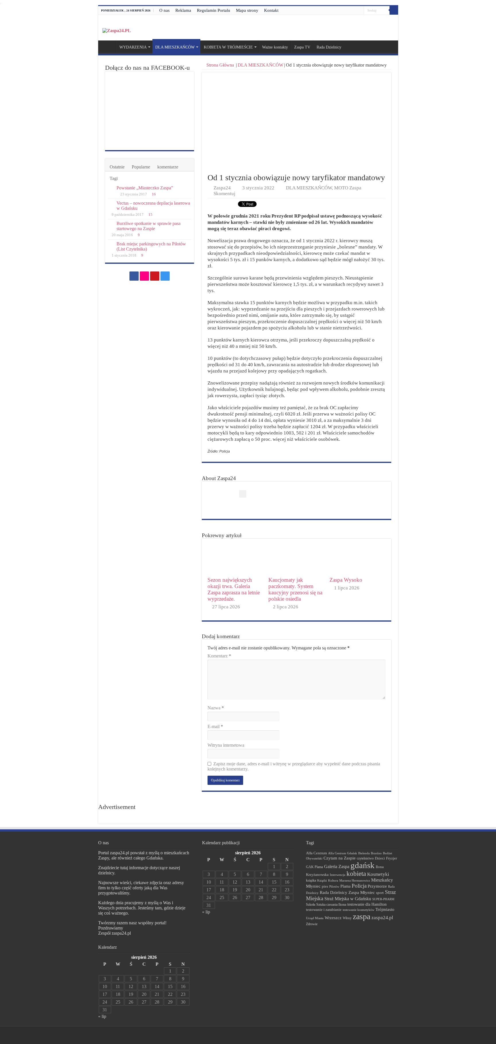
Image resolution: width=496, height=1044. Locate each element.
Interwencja (337, 874)
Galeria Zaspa (336, 866)
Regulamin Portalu (213, 10)
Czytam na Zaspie (339, 858)
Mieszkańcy (382, 880)
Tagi (114, 178)
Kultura (333, 880)
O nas (164, 10)
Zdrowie (311, 924)
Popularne (141, 166)
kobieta (356, 873)
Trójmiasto (384, 909)
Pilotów (334, 886)
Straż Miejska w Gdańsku (347, 898)
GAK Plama (314, 867)
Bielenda (364, 853)
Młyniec (313, 886)
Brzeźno (376, 853)
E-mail (215, 726)
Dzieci (380, 858)
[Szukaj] (394, 10)
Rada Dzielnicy (329, 47)
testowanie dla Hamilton (367, 904)
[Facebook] (343, 10)
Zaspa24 (222, 188)
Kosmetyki (378, 874)
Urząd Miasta (314, 918)
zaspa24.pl (382, 917)
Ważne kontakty (275, 47)
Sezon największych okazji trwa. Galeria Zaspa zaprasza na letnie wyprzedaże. (234, 589)
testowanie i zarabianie (324, 910)
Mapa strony (247, 10)
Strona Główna (220, 65)
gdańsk (362, 865)
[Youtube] (354, 10)
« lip (102, 1016)
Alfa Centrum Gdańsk (342, 853)
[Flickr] (348, 10)
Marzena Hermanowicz (354, 880)
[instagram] (359, 10)
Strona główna (108, 46)
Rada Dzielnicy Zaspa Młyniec (347, 892)
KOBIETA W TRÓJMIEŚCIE (228, 47)
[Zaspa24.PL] (116, 30)
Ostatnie (117, 166)
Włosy (347, 918)
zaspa (361, 916)
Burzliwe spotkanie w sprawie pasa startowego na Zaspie (149, 226)
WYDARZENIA (133, 47)
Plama (345, 886)
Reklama (183, 10)
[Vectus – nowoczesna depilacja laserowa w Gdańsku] (111, 203)
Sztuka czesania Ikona (331, 905)
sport (380, 893)
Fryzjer (391, 858)
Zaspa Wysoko (346, 580)
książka (311, 880)
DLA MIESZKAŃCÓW (175, 47)
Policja (359, 886)
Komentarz (219, 655)
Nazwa (216, 707)
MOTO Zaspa (347, 188)
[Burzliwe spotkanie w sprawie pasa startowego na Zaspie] (111, 224)
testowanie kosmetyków (358, 909)
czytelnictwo (365, 858)
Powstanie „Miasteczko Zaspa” (145, 187)
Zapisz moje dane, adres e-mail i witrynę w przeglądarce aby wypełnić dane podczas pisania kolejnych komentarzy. (294, 766)
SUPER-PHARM (383, 899)
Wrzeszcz (333, 917)
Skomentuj (224, 193)
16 (154, 194)
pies (325, 886)
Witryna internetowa (226, 745)
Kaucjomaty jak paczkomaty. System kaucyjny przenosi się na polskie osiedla (295, 589)
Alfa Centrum (316, 853)
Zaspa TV (302, 47)
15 (150, 215)
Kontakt (271, 10)
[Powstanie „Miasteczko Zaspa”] (111, 188)
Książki (322, 880)
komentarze (167, 166)
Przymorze (377, 886)
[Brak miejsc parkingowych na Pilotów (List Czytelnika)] (111, 244)
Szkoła (310, 905)
